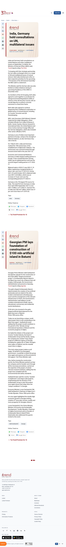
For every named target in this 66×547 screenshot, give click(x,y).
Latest (3, 498)
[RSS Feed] (24, 530)
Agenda (23, 286)
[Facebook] (6, 530)
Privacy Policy (37, 516)
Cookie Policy (37, 521)
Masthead (36, 500)
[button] (2, 23)
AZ (59, 543)
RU (62, 543)
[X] (10, 530)
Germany (17, 198)
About (35, 498)
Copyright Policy (38, 519)
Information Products (7, 516)
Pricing (3, 514)
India (10, 198)
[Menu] (63, 12)
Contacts (36, 503)
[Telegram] (17, 530)
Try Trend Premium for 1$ (18, 214)
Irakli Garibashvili (13, 423)
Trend (10, 68)
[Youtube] (14, 530)
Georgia (23, 423)
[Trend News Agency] (6, 475)
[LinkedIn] (21, 530)
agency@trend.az (6, 490)
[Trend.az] (7, 13)
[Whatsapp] (3, 530)
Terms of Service (38, 514)
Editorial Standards (39, 505)
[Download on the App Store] (7, 537)
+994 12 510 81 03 (6, 488)
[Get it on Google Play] (18, 537)
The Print (24, 68)
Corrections (37, 507)
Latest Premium (6, 500)
